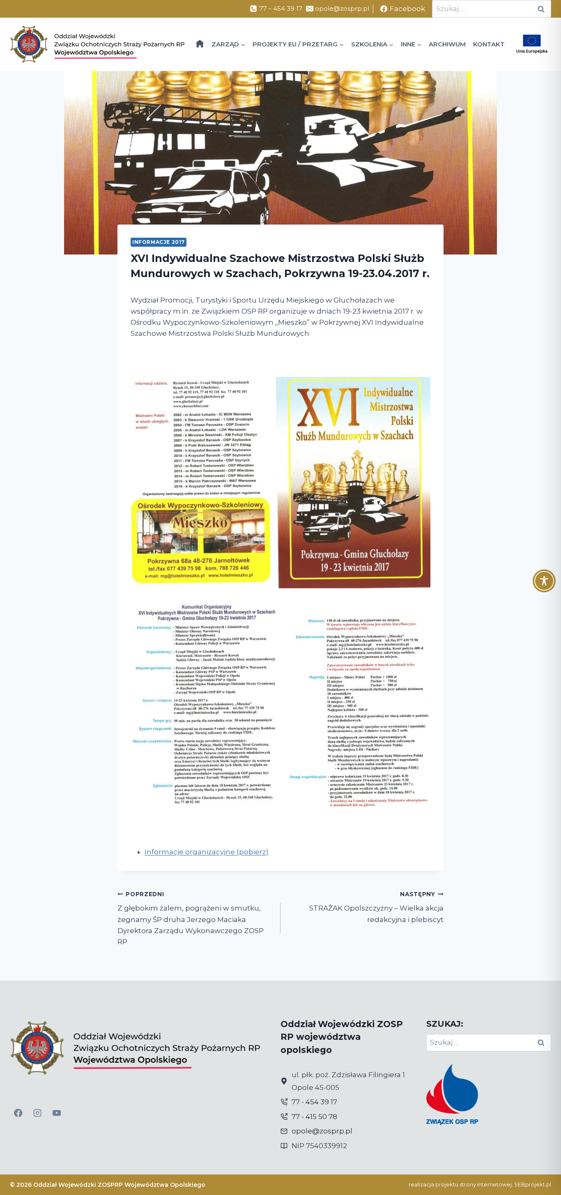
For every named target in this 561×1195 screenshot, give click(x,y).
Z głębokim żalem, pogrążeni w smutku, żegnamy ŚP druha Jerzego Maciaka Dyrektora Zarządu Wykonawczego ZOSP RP (190, 918)
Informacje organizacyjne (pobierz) (207, 852)
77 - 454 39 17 (314, 1102)
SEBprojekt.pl (532, 1184)
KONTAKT (489, 44)
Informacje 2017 (158, 242)
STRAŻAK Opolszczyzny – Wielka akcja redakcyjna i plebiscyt (376, 907)
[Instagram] (37, 1113)
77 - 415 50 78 (314, 1116)
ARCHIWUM (447, 44)
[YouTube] (56, 1113)
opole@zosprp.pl (322, 1131)
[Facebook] (18, 1113)
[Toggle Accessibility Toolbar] (544, 581)
